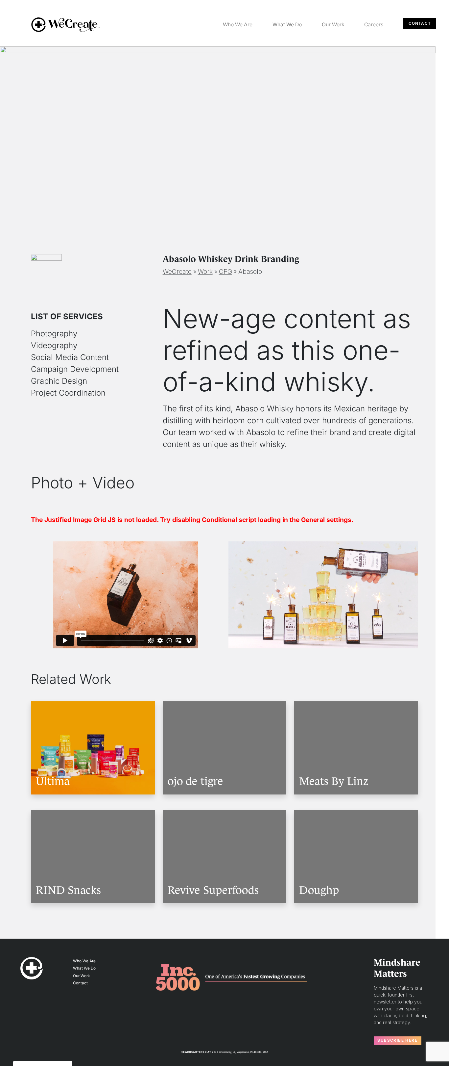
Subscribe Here (397, 1040)
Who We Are (237, 24)
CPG (225, 271)
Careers (373, 24)
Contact (420, 23)
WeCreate (177, 271)
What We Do (287, 24)
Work (205, 271)
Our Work (333, 24)
